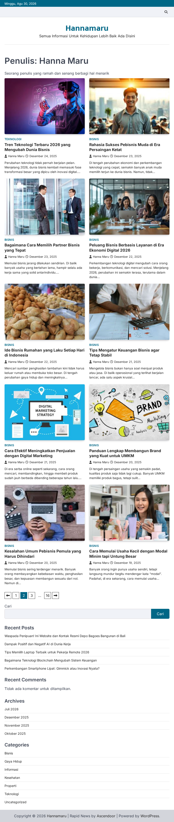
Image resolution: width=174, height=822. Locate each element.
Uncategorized (16, 802)
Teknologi (13, 139)
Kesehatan (12, 777)
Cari (8, 606)
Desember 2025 (17, 717)
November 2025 (17, 725)
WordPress (149, 816)
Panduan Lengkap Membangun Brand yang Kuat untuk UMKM (125, 453)
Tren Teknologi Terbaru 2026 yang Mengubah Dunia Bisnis (37, 147)
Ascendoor (106, 816)
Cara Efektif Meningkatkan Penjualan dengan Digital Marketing (40, 453)
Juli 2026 (12, 709)
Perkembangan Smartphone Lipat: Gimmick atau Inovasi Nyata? (52, 668)
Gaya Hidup (13, 761)
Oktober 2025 (15, 733)
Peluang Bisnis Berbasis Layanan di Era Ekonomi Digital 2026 (126, 247)
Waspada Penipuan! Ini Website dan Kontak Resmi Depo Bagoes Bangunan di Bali (65, 636)
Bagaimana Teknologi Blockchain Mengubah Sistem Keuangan (51, 660)
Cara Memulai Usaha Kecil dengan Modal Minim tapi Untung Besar (128, 553)
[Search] (166, 12)
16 (48, 595)
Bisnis (94, 139)
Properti (10, 786)
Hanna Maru (16, 156)
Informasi (11, 769)
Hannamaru (87, 28)
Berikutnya (55, 595)
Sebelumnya (8, 595)
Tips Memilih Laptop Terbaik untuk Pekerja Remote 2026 (47, 652)
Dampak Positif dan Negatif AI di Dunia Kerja (38, 644)
